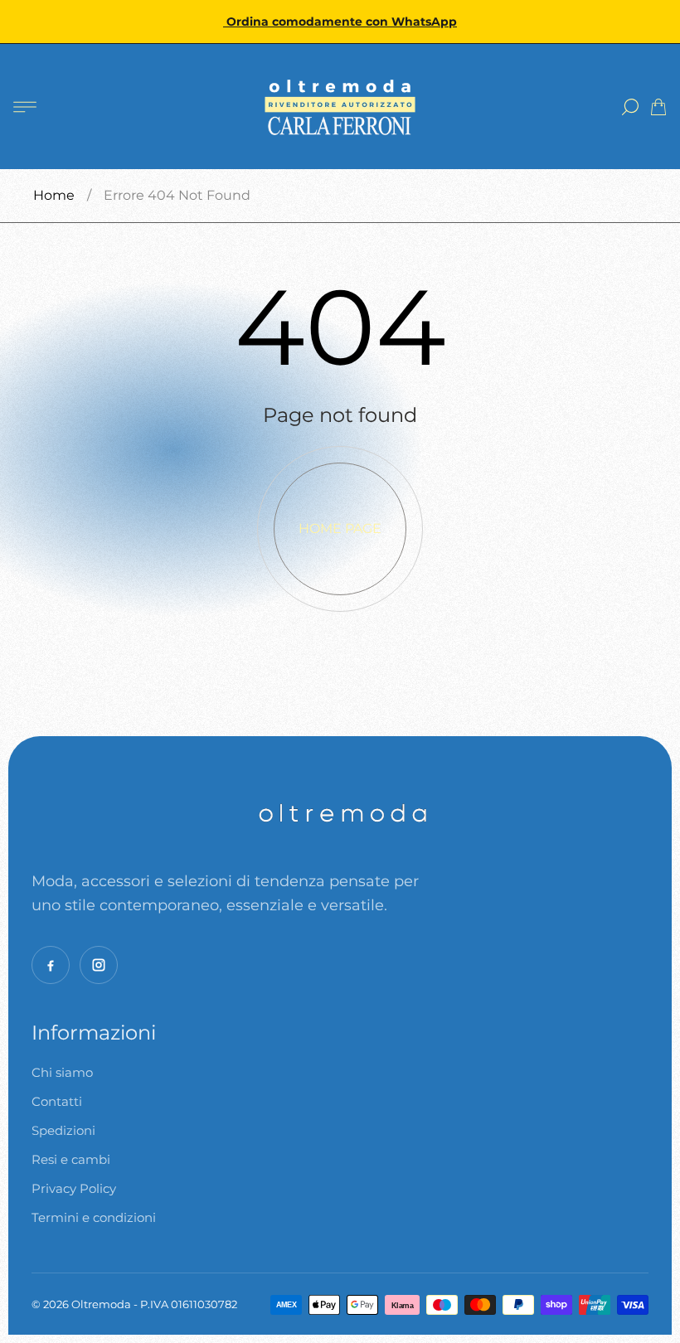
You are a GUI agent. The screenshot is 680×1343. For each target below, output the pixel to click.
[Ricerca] (630, 107)
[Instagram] (99, 965)
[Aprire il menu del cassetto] (25, 107)
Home (54, 195)
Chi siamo (62, 1072)
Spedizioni (63, 1130)
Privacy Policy (74, 1188)
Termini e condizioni (94, 1217)
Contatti (57, 1101)
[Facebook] (51, 965)
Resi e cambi (71, 1159)
